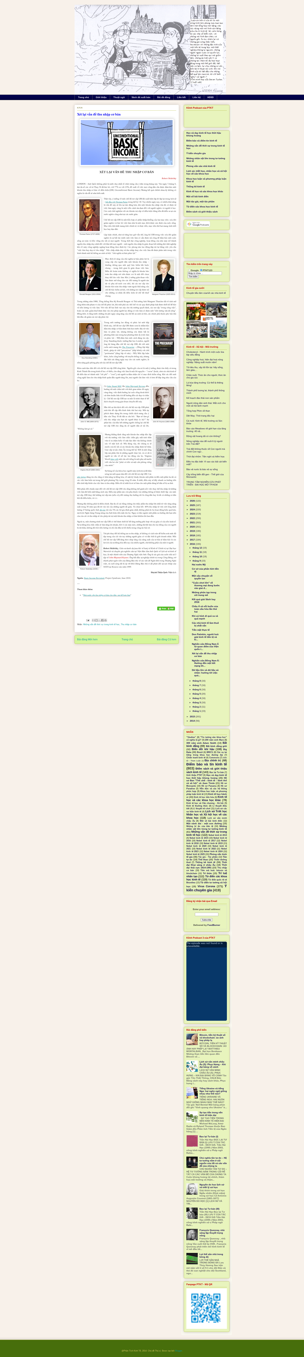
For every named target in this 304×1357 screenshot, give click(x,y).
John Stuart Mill (114, 386)
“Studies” (191, 737)
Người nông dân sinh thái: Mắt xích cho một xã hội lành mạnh (206, 404)
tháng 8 (197, 681)
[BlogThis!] (96, 620)
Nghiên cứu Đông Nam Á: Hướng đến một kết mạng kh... (205, 663)
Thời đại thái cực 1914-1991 (206, 866)
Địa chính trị (213, 760)
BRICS (210, 752)
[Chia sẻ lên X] (99, 620)
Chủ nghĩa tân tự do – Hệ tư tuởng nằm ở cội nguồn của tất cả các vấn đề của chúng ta (213, 1162)
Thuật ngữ (119, 97)
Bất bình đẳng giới (216, 746)
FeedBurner (213, 925)
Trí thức (207, 873)
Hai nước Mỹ (199, 564)
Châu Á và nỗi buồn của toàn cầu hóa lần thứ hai (205, 609)
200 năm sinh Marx (214, 740)
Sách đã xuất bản (141, 97)
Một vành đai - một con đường (204, 823)
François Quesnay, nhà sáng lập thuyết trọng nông (212, 1233)
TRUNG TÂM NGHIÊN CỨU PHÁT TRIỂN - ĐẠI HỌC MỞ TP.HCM (203, 483)
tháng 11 (198, 552)
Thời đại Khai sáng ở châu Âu (206, 863)
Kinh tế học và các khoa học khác (204, 191)
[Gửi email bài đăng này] (93, 620)
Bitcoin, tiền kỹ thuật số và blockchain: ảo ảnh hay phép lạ (212, 1038)
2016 (193, 544)
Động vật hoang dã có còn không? (203, 436)
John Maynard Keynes (135, 386)
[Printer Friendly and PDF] (166, 608)
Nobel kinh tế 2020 (196, 846)
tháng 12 (198, 548)
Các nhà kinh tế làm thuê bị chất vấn (205, 624)
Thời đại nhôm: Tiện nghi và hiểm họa (205, 456)
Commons (214, 758)
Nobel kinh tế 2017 (206, 841)
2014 (193, 721)
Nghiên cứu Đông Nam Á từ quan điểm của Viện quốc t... (205, 647)
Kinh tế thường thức (197, 806)
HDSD (210, 97)
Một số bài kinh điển (197, 196)
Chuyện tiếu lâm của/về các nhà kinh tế (206, 293)
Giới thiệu (101, 97)
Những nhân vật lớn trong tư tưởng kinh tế (206, 827)
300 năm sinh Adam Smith (201, 743)
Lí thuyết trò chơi (201, 808)
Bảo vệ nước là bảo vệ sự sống (202, 469)
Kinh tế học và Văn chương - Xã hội (205, 803)
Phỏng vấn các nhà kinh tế (200, 166)
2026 (193, 501)
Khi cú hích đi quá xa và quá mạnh (205, 617)
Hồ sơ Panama (208, 786)
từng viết (114, 459)
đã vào (103, 510)
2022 (193, 518)
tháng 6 (197, 689)
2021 (193, 522)
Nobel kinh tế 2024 (213, 851)
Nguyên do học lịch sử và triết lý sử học (212, 1186)
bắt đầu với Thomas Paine (116, 202)
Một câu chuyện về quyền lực (202, 577)
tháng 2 (197, 706)
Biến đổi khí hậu (203, 749)
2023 (193, 513)
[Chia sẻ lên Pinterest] (105, 620)
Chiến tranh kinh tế (195, 758)
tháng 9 (197, 560)
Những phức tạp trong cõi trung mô (204, 593)
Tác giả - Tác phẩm (208, 857)
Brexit (200, 752)
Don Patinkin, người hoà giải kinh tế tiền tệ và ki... (205, 637)
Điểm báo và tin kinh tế (206, 764)
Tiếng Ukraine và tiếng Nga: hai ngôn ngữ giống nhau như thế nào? (213, 1091)
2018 (193, 535)
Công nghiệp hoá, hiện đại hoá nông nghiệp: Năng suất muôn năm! (204, 360)
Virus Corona (206, 886)
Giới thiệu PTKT (194, 775)
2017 (193, 539)
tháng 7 (197, 685)
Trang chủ (83, 97)
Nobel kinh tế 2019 (213, 843)
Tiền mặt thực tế (201, 630)
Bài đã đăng (163, 97)
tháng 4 (197, 698)
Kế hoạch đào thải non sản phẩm (203, 398)
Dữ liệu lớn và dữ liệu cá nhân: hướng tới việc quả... (205, 673)
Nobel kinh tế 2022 (206, 849)
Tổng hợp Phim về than (198, 411)
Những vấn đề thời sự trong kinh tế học (101, 624)
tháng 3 (197, 702)
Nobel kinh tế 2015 (199, 838)
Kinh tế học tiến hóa (204, 797)
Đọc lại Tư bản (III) (209, 1209)
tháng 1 (197, 711)
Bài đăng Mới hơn (87, 639)
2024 (193, 509)
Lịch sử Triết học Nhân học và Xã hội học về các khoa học (206, 814)
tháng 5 (197, 693)
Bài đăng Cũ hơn (166, 639)
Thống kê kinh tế (195, 186)
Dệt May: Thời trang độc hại (200, 415)
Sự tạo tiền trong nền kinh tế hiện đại (211, 1113)
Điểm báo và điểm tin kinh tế (201, 140)
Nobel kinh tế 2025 (195, 854)
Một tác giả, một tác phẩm (200, 201)
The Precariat (128, 347)
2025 (193, 505)
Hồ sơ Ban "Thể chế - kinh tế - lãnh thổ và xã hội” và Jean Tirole (206, 781)
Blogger (178, 1351)
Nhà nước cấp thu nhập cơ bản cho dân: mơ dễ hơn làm (106, 595)
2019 (193, 531)
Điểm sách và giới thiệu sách (202, 211)
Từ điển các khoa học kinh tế (202, 206)
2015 (193, 716)
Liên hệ (197, 97)
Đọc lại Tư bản (216, 772)
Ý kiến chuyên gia (196, 153)
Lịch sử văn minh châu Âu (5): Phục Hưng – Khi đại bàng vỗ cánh (213, 1064)
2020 (193, 526)
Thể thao (203, 859)
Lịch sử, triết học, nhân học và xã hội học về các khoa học (206, 172)
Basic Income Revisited (94, 578)
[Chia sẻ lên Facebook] (102, 620)
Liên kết (181, 97)
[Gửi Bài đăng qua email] (87, 620)
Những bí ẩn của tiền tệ (199, 826)
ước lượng (81, 477)
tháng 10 (198, 556)
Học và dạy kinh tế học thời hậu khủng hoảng (206, 776)
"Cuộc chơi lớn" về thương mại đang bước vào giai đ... (206, 585)
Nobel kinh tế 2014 (218, 835)
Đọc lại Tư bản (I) (209, 1136)
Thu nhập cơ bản (128, 624)
